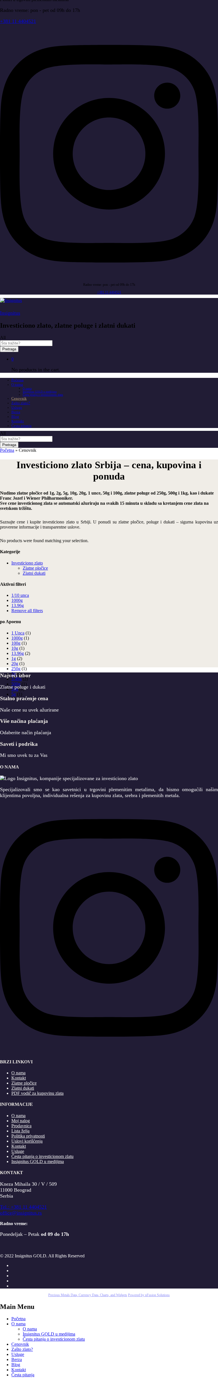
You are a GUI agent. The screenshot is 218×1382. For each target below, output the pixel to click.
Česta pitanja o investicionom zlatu (43, 394)
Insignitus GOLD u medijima (39, 391)
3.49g (16, 678)
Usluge (16, 407)
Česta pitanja (21, 425)
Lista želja (20, 1130)
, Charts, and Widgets (112, 1295)
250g (15, 668)
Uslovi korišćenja (27, 1141)
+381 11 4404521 (18, 21)
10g (14, 648)
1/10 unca (20, 595)
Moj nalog (20, 1120)
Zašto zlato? (20, 403)
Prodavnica (21, 1125)
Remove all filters (27, 610)
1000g (17, 600)
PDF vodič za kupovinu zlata (37, 1093)
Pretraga (9, 349)
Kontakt (17, 421)
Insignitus (10, 313)
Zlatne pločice (35, 568)
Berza (15, 412)
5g (13, 694)
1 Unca (17, 633)
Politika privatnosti (28, 1136)
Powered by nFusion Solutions (149, 1295)
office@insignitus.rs (21, 1213)
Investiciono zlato (27, 563)
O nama (27, 388)
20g (14, 663)
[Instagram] (109, 276)
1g (13, 658)
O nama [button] (17, 384)
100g (15, 643)
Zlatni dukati (34, 573)
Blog (15, 416)
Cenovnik (19, 398)
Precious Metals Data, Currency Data (73, 1295)
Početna (17, 380)
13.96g (17, 605)
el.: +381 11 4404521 (25, 1207)
